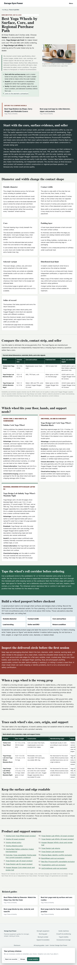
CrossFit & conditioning (63, 934)
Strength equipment (43, 931)
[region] (38, 371)
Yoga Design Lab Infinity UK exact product (57, 839)
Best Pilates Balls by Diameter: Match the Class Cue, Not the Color (20, 898)
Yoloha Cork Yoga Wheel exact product (21, 836)
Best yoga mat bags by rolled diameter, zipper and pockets (55, 110)
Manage (22, 959)
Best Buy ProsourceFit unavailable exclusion (58, 862)
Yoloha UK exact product (15, 839)
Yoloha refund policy (13, 842)
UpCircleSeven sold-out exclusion (54, 868)
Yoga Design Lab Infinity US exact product (57, 836)
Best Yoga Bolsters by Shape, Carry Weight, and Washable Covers (18, 110)
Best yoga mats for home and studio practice (55, 910)
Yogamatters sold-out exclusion (53, 865)
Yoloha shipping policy (14, 846)
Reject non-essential (11, 959)
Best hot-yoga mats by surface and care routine (56, 898)
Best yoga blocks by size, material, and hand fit (19, 910)
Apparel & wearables (43, 940)
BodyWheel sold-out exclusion (52, 858)
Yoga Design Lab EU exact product (19, 864)
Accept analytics (33, 959)
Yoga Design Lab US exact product (19, 861)
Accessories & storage (64, 940)
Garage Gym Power (13, 3)
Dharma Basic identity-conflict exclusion (56, 855)
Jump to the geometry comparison (16, 93)
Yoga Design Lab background (52, 852)
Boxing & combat (43, 937)
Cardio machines (63, 931)
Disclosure (17, 945)
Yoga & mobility (63, 937)
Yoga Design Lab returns (50, 848)
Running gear (43, 934)
